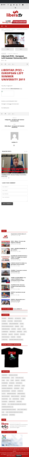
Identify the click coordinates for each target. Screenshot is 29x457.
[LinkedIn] (16, 4)
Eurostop (17, 385)
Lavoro (14, 328)
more (27, 64)
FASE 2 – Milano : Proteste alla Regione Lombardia (18, 242)
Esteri (21, 323)
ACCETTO (19, 455)
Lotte (3, 393)
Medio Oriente (15, 396)
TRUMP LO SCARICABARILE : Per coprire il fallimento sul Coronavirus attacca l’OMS (18, 279)
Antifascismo (5, 377)
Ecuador (12, 382)
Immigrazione (6, 328)
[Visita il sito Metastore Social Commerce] (14, 21)
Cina (3, 380)
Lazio (19, 328)
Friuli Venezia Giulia (7, 326)
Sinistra (19, 401)
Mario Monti (21, 393)
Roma (22, 398)
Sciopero (4, 401)
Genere (17, 326)
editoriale (19, 382)
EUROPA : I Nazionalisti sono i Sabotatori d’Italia (18, 300)
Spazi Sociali (5, 336)
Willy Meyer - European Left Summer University (14, 126)
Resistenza (16, 398)
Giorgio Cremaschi (7, 388)
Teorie (18, 336)
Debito (17, 380)
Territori (4, 339)
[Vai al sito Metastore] (12, 357)
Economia (4, 323)
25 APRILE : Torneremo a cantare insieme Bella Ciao (19, 271)
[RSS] (15, 7)
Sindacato (12, 401)
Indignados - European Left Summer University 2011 (14, 120)
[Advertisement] (12, 218)
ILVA (22, 388)
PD (10, 398)
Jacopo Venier (6, 390)
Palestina (4, 398)
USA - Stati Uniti (22, 409)
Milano (23, 396)
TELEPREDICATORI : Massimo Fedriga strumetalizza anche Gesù (18, 286)
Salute (10, 334)
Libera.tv (16, 53)
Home (2, 29)
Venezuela (5, 414)
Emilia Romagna (14, 323)
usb (3, 412)
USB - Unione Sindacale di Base (14, 412)
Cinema (4, 321)
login (3, 4)
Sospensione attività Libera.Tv (18, 234)
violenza (12, 414)
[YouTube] (11, 4)
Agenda (4, 318)
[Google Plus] (19, 4)
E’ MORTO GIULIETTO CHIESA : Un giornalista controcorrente (19, 263)
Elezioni (4, 385)
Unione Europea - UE (7, 406)
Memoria (19, 331)
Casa (24, 318)
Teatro (13, 336)
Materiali (12, 331)
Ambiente (10, 318)
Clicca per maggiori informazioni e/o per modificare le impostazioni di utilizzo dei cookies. (15, 454)
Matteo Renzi (5, 396)
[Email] (22, 4)
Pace (25, 331)
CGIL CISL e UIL (19, 377)
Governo (16, 388)
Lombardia (5, 331)
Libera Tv (20, 390)
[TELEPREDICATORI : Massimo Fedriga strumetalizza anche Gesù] (14, 163)
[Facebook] (8, 4)
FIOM (23, 385)
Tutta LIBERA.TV (17, 309)
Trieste (4, 404)
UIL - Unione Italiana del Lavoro (17, 404)
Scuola (16, 334)
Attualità (8, 29)
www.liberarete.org (15, 423)
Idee (22, 326)
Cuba (12, 380)
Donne (23, 380)
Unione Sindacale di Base (16, 339)
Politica (13, 29)
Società (22, 334)
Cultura (10, 321)
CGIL (12, 377)
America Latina (13, 375)
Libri (24, 328)
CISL (8, 380)
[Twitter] (13, 4)
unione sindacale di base (9, 409)
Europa (11, 385)
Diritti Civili (18, 321)
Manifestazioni (11, 393)
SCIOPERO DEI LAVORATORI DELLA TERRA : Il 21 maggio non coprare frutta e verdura (19, 257)
